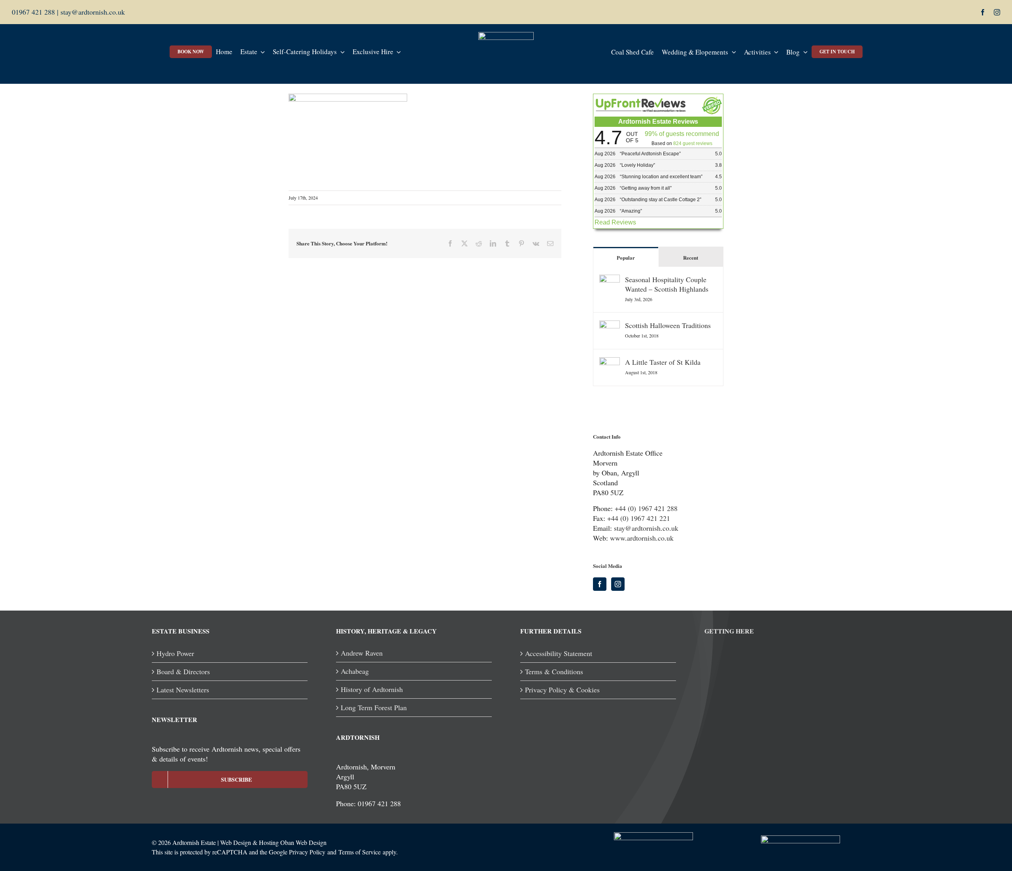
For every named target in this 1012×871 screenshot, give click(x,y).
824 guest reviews (692, 143)
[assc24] (653, 836)
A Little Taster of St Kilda (662, 362)
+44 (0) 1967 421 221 (638, 518)
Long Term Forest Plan (374, 707)
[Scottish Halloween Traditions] (609, 325)
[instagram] (997, 12)
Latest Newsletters (183, 689)
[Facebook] (599, 584)
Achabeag (355, 671)
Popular (626, 257)
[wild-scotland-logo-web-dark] (800, 839)
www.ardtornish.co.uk (642, 538)
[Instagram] (618, 584)
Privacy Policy (307, 852)
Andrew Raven (362, 653)
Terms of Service (359, 852)
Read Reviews (615, 222)
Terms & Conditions (554, 671)
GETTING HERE (729, 630)
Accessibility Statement (558, 653)
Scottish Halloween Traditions (668, 325)
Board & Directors (183, 671)
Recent (690, 257)
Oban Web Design (303, 842)
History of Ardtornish (372, 689)
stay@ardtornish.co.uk (92, 12)
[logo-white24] (506, 35)
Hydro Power (175, 653)
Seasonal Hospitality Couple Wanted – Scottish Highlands (666, 284)
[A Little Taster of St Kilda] (609, 362)
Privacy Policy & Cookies (562, 689)
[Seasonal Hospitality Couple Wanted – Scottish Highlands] (609, 279)
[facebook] (983, 12)
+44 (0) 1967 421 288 (646, 508)
